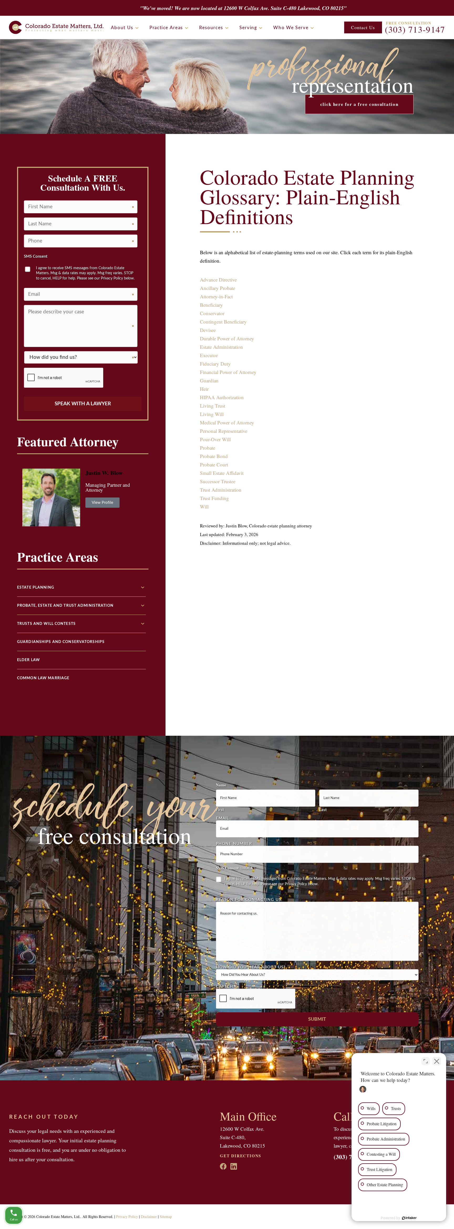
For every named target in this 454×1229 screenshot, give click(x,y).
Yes (235, 628)
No (218, 628)
